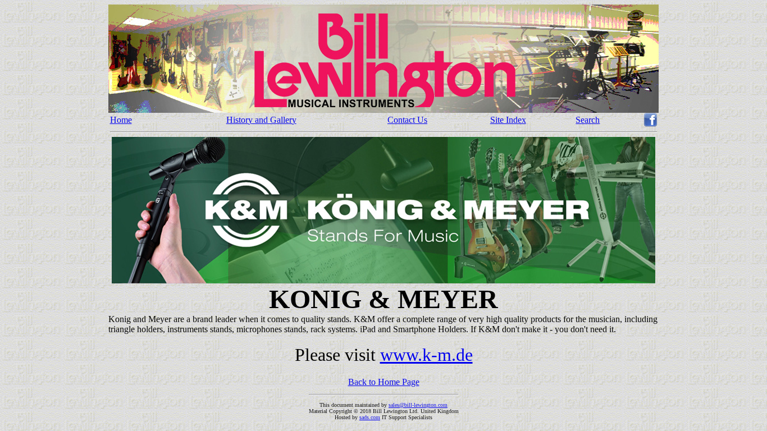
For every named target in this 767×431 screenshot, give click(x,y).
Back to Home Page (383, 382)
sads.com (369, 417)
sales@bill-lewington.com (418, 405)
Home (121, 120)
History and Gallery (261, 120)
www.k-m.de (426, 355)
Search (588, 120)
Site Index (508, 120)
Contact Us (407, 120)
